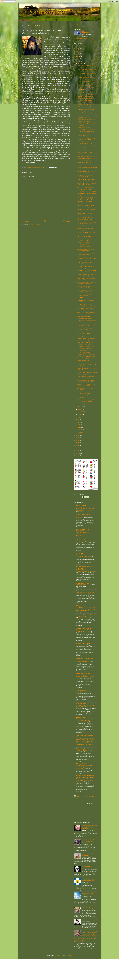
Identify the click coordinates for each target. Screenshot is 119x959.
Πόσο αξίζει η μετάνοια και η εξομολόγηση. (85, 309)
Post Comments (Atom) (34, 224)
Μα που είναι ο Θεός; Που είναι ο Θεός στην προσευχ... (87, 373)
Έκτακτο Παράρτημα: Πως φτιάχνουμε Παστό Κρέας (85, 97)
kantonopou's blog (81, 717)
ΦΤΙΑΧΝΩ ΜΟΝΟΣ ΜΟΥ (83, 643)
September (80, 412)
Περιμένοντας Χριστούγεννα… (86, 131)
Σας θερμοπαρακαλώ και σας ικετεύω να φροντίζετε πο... (85, 380)
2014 (77, 445)
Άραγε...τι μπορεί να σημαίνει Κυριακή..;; (86, 396)
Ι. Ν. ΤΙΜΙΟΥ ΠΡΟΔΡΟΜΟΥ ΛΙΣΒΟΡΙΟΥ (84, 567)
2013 (77, 448)
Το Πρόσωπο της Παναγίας (85, 217)
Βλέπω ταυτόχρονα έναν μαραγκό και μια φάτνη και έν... (87, 222)
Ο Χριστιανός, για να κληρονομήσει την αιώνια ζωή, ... (87, 353)
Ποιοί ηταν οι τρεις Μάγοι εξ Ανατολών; (85, 88)
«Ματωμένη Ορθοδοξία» (84, 236)
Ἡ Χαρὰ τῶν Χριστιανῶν (84, 94)
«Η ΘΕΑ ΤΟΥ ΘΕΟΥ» (81, 585)
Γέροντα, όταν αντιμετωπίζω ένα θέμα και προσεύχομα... (87, 339)
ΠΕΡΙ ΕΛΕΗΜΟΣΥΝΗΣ (83, 316)
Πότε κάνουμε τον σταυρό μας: (86, 156)
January (80, 432)
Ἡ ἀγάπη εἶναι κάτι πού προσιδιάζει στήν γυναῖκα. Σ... (86, 190)
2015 (77, 443)
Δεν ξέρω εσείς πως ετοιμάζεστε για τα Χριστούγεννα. (86, 282)
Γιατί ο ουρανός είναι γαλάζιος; (88, 893)
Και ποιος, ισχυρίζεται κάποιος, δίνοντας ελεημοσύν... (86, 210)
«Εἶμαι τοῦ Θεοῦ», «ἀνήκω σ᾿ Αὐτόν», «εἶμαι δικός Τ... (85, 392)
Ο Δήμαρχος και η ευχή (83, 336)
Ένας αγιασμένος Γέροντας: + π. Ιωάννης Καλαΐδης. (86, 324)
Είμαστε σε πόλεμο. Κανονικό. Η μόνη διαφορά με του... (86, 271)
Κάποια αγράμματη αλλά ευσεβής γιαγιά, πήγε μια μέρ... (87, 159)
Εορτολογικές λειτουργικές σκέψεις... (85, 66)
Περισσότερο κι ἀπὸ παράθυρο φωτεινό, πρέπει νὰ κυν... (86, 84)
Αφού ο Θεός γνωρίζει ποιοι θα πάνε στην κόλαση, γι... (86, 312)
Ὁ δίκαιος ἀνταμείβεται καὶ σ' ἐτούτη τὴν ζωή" (86, 134)
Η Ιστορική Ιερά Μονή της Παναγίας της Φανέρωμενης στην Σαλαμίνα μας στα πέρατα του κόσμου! (85, 508)
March (79, 427)
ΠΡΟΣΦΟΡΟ (80, 298)
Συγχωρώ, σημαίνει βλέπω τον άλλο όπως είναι (86, 369)
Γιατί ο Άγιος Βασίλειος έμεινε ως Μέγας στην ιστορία (87, 80)
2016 (77, 440)
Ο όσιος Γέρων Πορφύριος (84, 404)
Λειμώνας (79, 591)
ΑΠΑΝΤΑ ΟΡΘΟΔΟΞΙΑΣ (83, 514)
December (80, 63)
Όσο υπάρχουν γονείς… (84, 92)
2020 (77, 58)
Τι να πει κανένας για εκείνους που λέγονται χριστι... (86, 239)
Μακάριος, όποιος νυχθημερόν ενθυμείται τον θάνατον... (85, 400)
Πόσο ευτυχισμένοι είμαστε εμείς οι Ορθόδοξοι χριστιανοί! (85, 660)
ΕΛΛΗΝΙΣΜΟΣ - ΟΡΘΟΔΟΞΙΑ (84, 658)
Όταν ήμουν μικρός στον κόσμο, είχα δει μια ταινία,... (86, 233)
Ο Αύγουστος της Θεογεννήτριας (85, 616)
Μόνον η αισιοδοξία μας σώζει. (86, 342)
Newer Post (25, 221)
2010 (77, 455)
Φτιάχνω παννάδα (81, 645)
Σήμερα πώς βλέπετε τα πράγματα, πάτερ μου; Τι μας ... (86, 258)
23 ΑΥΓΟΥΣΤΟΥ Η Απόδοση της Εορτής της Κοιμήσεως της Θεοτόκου (85, 570)
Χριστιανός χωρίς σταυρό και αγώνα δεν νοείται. (85, 249)
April (79, 424)
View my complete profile (80, 38)
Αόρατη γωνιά (80, 540)
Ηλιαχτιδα (79, 606)
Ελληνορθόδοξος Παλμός (83, 764)
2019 (77, 61)
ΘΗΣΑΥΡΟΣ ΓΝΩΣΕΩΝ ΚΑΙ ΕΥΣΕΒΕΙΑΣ (84, 530)
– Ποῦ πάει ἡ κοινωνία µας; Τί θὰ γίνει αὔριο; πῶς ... (86, 328)
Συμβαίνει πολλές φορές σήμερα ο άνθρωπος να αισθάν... (87, 138)
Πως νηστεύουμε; (81, 691)
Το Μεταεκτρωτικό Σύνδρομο (85, 109)
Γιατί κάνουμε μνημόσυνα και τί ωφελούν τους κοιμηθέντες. (89, 827)
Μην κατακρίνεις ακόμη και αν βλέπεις (86, 388)
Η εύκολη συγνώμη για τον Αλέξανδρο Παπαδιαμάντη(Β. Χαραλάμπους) (84, 534)
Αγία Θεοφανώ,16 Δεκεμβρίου (85, 187)
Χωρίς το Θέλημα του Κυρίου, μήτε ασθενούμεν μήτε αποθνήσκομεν (85, 593)
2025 (77, 48)
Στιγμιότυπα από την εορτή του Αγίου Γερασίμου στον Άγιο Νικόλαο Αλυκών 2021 (85, 766)
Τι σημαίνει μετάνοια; (83, 150)
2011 (77, 453)
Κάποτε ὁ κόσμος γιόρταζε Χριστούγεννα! (84, 214)
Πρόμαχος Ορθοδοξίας (82, 749)
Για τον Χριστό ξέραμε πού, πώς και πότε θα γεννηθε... (86, 120)
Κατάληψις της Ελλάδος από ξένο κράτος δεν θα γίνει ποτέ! (88, 841)
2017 (77, 438)
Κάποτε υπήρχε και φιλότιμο (87, 867)
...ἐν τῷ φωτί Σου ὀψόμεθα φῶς (85, 615)
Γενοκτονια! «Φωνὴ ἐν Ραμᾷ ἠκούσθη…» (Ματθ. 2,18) (85, 76)
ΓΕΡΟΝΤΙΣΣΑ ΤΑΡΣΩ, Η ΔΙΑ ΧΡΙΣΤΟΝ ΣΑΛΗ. (85, 176)
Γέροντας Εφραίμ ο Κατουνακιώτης (83, 361)
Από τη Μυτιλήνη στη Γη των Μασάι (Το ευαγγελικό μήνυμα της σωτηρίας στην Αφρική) (85, 720)
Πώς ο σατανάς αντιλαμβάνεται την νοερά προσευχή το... (86, 377)
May (79, 422)
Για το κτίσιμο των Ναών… (85, 162)
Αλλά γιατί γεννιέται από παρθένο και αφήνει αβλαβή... (86, 198)
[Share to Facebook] (55, 167)
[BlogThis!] (51, 167)
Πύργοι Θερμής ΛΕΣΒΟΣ (83, 673)
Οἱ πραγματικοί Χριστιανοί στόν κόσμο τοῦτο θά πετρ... (86, 172)
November (80, 407)
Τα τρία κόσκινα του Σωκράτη (85, 73)
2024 (77, 51)
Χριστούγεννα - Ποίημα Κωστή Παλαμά (86, 124)
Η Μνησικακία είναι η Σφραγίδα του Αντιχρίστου (86, 301)
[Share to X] (53, 167)
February (80, 429)
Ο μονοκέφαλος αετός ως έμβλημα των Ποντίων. (88, 879)
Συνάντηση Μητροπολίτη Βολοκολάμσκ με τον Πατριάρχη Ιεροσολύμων (84, 780)
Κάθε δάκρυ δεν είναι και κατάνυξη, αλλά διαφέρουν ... (86, 70)
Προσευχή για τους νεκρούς (89, 920)
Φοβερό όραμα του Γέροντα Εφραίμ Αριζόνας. (85, 286)
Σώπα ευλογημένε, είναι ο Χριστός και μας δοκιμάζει (87, 116)
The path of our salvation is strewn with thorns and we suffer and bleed (85, 555)
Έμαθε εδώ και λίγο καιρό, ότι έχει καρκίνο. (87, 152)
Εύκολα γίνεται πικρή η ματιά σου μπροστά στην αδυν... (87, 194)
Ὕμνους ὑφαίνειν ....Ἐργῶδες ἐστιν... (84, 736)
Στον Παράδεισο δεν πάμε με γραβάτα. (85, 112)
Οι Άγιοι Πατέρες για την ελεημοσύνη (84, 202)
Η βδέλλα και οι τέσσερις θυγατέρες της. (84, 349)
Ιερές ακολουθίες (81, 704)
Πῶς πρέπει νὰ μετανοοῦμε (85, 246)
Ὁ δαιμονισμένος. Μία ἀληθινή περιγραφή (86, 146)
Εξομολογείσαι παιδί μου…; (85, 219)
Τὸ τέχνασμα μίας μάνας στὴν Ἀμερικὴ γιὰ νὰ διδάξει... (86, 180)
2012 (77, 450)
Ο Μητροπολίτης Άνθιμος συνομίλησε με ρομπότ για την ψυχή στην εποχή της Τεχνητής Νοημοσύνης (85, 608)
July (79, 417)
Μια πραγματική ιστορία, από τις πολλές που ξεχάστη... (87, 365)
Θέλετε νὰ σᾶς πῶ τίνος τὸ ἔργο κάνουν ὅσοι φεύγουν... (86, 357)
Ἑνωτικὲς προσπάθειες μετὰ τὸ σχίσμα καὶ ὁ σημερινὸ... (86, 332)
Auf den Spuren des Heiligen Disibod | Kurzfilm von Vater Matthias (85, 630)
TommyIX (58, 955)
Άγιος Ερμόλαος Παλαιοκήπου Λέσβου (88, 908)
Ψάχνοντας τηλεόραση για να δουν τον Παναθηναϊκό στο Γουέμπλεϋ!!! (85, 675)
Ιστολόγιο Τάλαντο (82, 690)
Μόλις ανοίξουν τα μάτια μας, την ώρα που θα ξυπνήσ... (87, 253)
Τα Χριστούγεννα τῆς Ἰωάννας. (86, 107)
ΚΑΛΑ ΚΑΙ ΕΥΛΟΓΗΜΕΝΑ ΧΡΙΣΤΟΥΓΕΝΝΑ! (84, 101)
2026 (77, 46)
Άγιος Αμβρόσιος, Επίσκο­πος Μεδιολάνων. (85, 263)
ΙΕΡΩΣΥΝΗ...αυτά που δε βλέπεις (86, 226)
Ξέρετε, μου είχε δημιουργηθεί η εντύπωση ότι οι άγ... (86, 243)
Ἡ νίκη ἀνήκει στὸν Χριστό (84, 165)
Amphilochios (87, 32)
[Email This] (50, 167)
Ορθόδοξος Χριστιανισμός (84, 628)
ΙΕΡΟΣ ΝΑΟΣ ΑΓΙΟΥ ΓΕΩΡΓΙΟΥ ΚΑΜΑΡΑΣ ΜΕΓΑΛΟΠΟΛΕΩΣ (85, 776)
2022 (77, 53)
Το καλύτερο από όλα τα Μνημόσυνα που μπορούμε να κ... (86, 320)
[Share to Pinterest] (56, 167)
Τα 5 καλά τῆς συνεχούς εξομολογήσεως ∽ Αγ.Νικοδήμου (87, 305)
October (80, 409)
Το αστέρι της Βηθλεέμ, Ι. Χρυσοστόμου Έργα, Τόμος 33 (86, 128)
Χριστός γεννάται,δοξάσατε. (85, 104)
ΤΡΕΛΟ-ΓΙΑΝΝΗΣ (81, 505)
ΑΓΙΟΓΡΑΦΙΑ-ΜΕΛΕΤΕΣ (83, 583)
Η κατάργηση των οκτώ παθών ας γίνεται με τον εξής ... (86, 274)
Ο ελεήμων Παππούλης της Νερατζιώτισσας (84, 294)
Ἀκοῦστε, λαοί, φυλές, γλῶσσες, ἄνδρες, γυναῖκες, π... (86, 229)
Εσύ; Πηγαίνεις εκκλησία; (83, 541)
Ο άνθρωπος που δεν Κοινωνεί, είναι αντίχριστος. (86, 267)
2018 (77, 435)
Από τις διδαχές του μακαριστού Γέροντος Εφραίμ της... (86, 278)
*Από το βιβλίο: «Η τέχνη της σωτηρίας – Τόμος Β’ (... (85, 290)
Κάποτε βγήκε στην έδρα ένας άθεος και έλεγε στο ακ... (85, 142)
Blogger (69, 955)
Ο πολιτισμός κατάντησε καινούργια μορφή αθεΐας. (85, 345)
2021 (77, 56)
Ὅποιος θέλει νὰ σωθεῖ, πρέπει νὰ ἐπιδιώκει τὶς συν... (87, 168)
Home (46, 221)
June (79, 419)
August (80, 414)
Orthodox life (79, 553)
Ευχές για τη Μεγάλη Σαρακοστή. (87, 854)
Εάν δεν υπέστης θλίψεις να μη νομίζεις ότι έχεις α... (86, 384)
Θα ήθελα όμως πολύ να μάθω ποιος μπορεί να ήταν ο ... (85, 206)
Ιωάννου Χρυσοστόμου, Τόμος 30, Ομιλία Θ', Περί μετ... (86, 183)
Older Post (66, 221)
